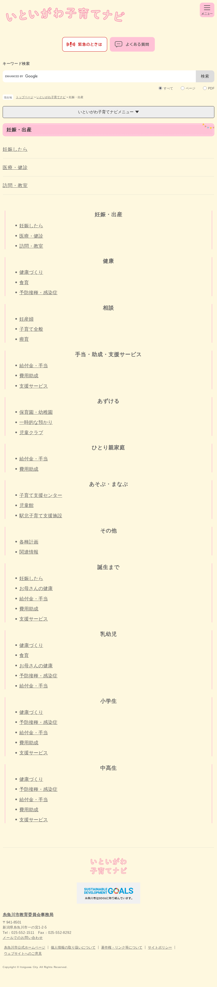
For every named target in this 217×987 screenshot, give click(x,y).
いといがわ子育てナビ (51, 97)
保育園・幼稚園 (36, 412)
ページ (190, 88)
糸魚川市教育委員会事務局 (28, 914)
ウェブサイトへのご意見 (23, 954)
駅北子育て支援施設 (40, 515)
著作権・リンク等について (121, 947)
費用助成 (28, 375)
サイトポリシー (160, 947)
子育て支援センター (40, 495)
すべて (168, 88)
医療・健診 (15, 167)
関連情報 (28, 552)
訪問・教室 (15, 185)
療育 (24, 339)
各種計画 (28, 542)
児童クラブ (31, 432)
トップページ (24, 97)
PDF (211, 88)
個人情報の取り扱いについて (73, 947)
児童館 (26, 505)
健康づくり (31, 272)
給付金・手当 (33, 365)
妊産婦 (26, 319)
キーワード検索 (16, 63)
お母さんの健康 (36, 588)
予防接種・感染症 (38, 292)
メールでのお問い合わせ (23, 938)
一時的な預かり (36, 422)
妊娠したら (15, 149)
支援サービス (33, 386)
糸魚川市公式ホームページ (24, 947)
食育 (24, 282)
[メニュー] (207, 10)
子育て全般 (31, 329)
